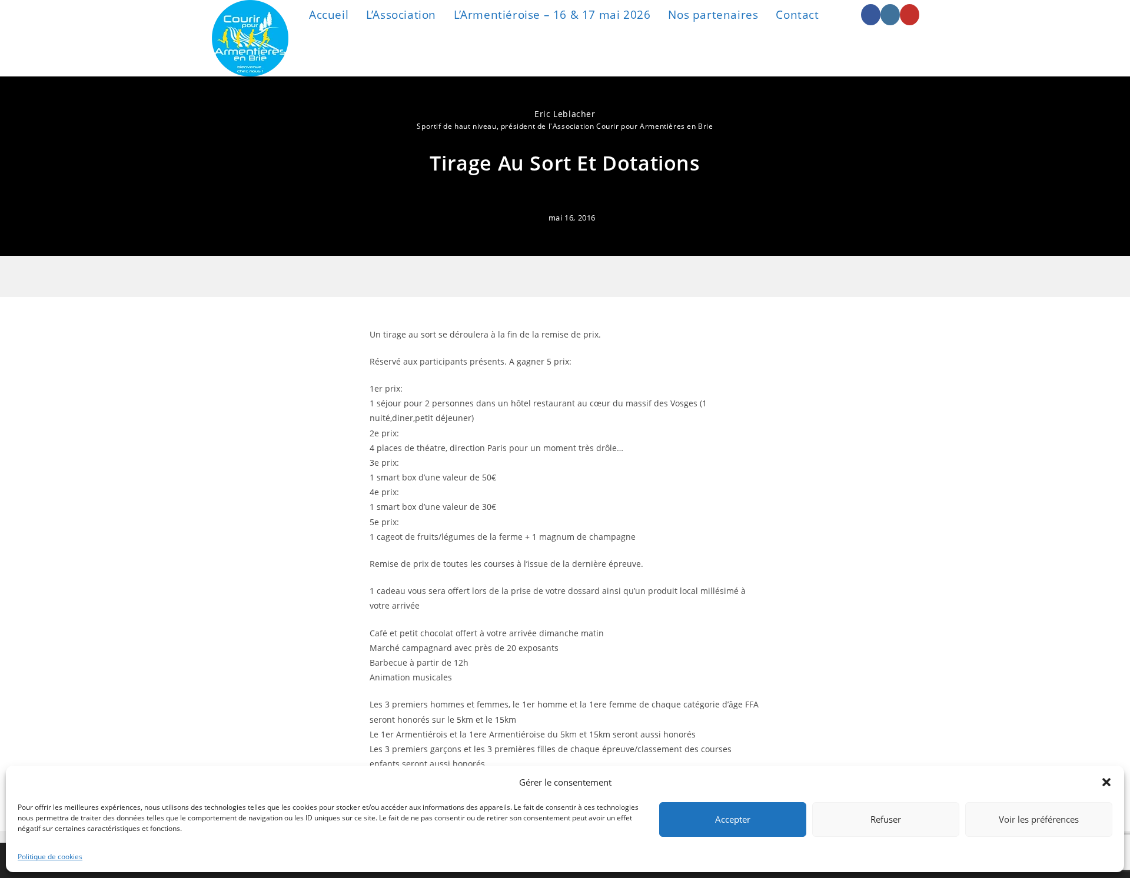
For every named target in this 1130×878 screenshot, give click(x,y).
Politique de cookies (50, 857)
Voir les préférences (1039, 819)
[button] (1106, 782)
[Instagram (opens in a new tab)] (890, 14)
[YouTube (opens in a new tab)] (909, 14)
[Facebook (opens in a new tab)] (870, 14)
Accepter (732, 819)
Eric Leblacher (564, 113)
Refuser (885, 819)
